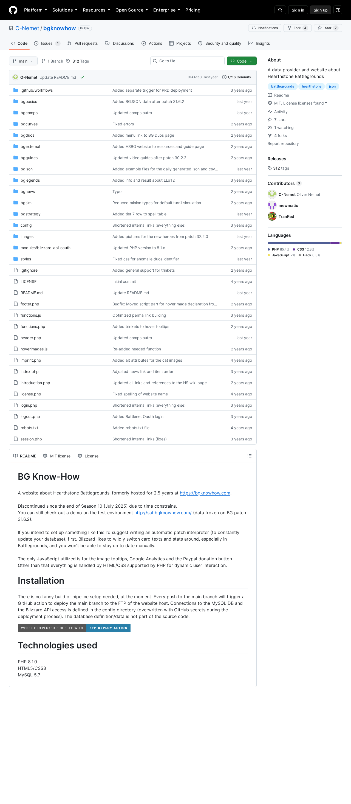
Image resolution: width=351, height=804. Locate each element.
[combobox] (189, 61)
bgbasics (29, 101)
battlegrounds (282, 86)
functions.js (31, 315)
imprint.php (31, 360)
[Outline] (249, 455)
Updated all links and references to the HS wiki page (159, 382)
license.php (31, 394)
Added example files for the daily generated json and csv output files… (175, 169)
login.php (29, 405)
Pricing (192, 10)
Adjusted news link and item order (142, 371)
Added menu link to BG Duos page (143, 135)
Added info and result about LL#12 (143, 180)
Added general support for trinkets (143, 270)
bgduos (27, 135)
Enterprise (164, 10)
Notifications (268, 28)
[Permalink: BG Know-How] (14, 476)
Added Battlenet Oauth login (137, 416)
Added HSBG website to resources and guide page (158, 146)
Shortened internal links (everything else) (149, 225)
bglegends (30, 180)
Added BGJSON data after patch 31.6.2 (148, 101)
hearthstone (311, 86)
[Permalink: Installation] (14, 580)
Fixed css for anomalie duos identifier (145, 259)
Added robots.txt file (130, 427)
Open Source (129, 10)
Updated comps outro (132, 112)
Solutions (62, 10)
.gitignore (29, 270)
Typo (116, 191)
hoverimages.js (34, 349)
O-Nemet (27, 28)
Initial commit (124, 281)
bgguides (29, 157)
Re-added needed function (136, 349)
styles (26, 259)
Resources (94, 10)
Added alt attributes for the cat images (147, 360)
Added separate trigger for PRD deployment (152, 90)
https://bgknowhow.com (205, 493)
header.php (31, 337)
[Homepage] (13, 9)
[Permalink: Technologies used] (14, 646)
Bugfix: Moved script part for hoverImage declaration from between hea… (178, 304)
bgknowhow (59, 28)
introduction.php (35, 382)
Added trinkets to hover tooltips (140, 326)
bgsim (26, 202)
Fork (300, 28)
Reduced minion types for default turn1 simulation (156, 202)
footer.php (30, 304)
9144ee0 (195, 77)
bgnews (28, 191)
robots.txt (29, 427)
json (332, 86)
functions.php (33, 326)
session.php (31, 439)
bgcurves (29, 124)
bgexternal (30, 146)
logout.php (30, 416)
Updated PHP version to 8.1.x (138, 247)
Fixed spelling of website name (140, 394)
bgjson (27, 169)
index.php (30, 371)
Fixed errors (123, 124)
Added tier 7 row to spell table (139, 214)
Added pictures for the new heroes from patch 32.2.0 (160, 236)
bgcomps (29, 112)
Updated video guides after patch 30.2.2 (149, 157)
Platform (33, 10)
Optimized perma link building (139, 315)
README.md (32, 292)
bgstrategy (31, 214)
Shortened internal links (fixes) (139, 439)
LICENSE (28, 281)
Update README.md (57, 77)
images (27, 236)
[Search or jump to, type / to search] (280, 9)
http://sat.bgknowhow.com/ (163, 512)
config (26, 225)
